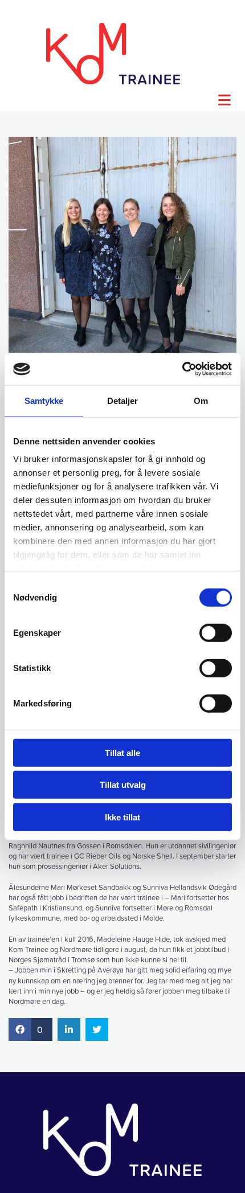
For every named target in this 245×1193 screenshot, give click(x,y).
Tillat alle (122, 752)
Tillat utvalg (123, 785)
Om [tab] (201, 400)
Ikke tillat (122, 817)
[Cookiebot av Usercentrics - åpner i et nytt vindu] (182, 369)
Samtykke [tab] (44, 400)
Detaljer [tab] (122, 400)
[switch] (215, 632)
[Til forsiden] (113, 53)
